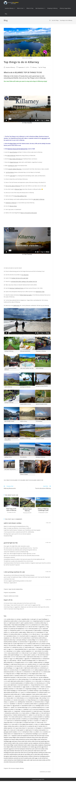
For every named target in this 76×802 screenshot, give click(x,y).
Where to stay (40, 480)
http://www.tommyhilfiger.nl (19, 624)
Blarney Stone (13, 206)
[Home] (49, 20)
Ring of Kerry (13, 143)
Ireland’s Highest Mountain (15, 169)
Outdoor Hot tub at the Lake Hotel (19, 278)
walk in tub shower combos (12, 523)
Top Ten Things (42, 67)
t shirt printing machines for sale (14, 572)
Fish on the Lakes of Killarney (13, 186)
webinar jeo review (13, 596)
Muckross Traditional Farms (16, 288)
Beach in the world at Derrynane (29, 212)
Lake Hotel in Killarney (38, 199)
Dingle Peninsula (14, 162)
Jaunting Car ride (12, 165)
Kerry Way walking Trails (20, 196)
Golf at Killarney (11, 155)
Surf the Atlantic (10, 172)
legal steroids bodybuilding (15, 589)
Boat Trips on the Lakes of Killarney (11, 509)
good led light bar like (11, 543)
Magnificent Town (40, 291)
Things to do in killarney (12, 480)
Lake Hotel (12, 175)
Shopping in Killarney (11, 202)
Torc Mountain (24, 274)
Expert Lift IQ (8, 600)
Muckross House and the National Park (17, 149)
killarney (34, 67)
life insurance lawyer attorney (16, 768)
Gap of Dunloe (13, 152)
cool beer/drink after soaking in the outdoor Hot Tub (24, 281)
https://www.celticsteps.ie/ (15, 159)
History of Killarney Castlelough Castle (43, 509)
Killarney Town (18, 189)
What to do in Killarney (31, 480)
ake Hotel (44, 138)
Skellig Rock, (16, 305)
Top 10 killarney (21, 480)
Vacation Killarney (10, 67)
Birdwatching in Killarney (27, 509)
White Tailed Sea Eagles (26, 295)
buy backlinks (12, 592)
